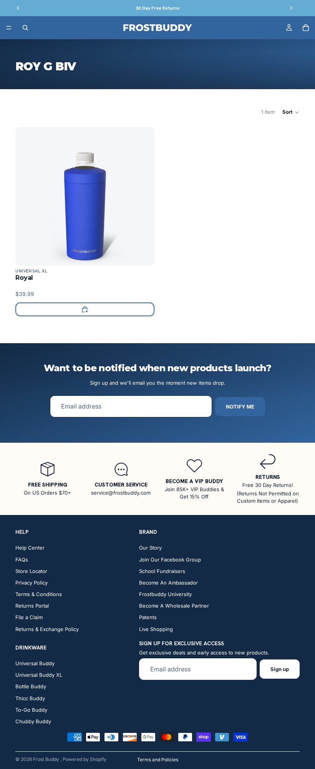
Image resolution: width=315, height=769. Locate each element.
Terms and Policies (157, 759)
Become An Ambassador (168, 583)
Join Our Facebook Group (170, 559)
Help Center (30, 548)
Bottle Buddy (30, 686)
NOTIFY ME (240, 407)
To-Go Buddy (31, 710)
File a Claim (29, 617)
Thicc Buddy (30, 698)
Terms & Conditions (38, 594)
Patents (148, 617)
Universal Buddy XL (38, 675)
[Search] (25, 27)
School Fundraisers (162, 571)
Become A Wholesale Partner (174, 606)
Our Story (150, 548)
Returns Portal (32, 606)
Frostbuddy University (165, 594)
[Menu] (9, 28)
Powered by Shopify (84, 759)
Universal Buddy (35, 663)
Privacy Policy (31, 583)
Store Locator (31, 571)
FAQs (21, 559)
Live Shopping (156, 629)
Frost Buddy (46, 759)
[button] (291, 112)
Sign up (279, 669)
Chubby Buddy (33, 721)
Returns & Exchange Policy (47, 629)
